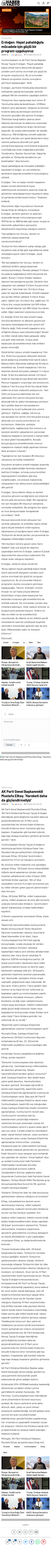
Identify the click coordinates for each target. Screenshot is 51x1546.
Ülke (39, 642)
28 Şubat (6, 1446)
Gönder (9, 745)
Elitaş (43, 1446)
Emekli (5, 642)
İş (24, 642)
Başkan (17, 1446)
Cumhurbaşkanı (30, 1446)
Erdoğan (16, 642)
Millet (31, 642)
